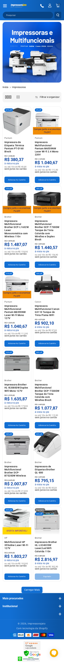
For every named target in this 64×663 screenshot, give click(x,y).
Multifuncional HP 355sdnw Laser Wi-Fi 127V (16, 545)
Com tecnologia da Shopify (32, 628)
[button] (5, 5)
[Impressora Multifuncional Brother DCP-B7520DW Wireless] (17, 445)
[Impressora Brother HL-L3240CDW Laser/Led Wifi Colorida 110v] (47, 521)
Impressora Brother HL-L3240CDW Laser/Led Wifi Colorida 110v (46, 547)
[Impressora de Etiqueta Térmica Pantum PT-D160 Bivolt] (17, 121)
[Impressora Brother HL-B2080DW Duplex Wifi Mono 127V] (17, 363)
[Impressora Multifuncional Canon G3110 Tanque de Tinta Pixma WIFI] (47, 284)
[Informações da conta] (50, 5)
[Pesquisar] (57, 15)
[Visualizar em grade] (8, 97)
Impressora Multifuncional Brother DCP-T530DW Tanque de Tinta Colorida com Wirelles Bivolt (47, 392)
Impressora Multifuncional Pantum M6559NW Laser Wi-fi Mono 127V (15, 312)
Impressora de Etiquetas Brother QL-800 (45, 469)
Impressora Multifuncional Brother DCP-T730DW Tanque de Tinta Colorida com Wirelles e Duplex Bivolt (47, 230)
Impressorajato (37, 623)
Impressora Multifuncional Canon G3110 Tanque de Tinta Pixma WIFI (47, 311)
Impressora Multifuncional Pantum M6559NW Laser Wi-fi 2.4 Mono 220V (47, 148)
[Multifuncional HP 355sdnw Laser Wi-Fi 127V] (17, 521)
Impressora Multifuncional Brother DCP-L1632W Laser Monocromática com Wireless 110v (16, 229)
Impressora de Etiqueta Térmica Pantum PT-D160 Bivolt (14, 147)
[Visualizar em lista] (18, 97)
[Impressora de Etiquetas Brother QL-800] (47, 445)
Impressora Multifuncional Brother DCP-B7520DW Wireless (15, 471)
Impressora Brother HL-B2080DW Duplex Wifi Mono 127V (16, 387)
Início (6, 87)
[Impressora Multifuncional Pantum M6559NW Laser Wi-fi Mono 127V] (17, 284)
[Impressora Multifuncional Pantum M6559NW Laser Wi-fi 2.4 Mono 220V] (47, 121)
